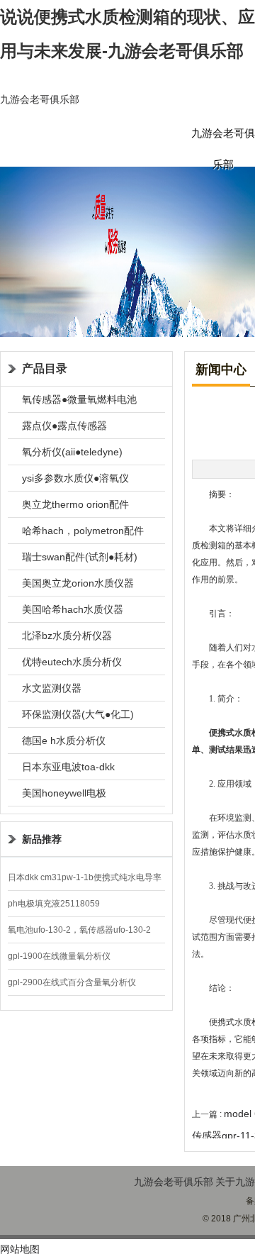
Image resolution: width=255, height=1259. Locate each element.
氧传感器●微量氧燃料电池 (79, 399)
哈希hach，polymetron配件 (83, 530)
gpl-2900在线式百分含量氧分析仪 (72, 982)
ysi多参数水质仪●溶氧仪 (75, 478)
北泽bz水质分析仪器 (67, 635)
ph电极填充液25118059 (54, 904)
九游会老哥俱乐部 (39, 99)
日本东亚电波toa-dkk (68, 766)
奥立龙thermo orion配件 (75, 504)
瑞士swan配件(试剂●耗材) (79, 556)
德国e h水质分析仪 (64, 740)
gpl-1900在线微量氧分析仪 (59, 956)
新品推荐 (42, 839)
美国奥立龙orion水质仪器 (78, 583)
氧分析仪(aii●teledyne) (72, 451)
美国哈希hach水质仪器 (72, 609)
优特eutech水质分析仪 (72, 661)
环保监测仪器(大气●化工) (78, 714)
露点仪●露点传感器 (64, 425)
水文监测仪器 (51, 688)
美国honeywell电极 (64, 793)
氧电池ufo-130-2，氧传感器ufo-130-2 (79, 930)
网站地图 (20, 1249)
